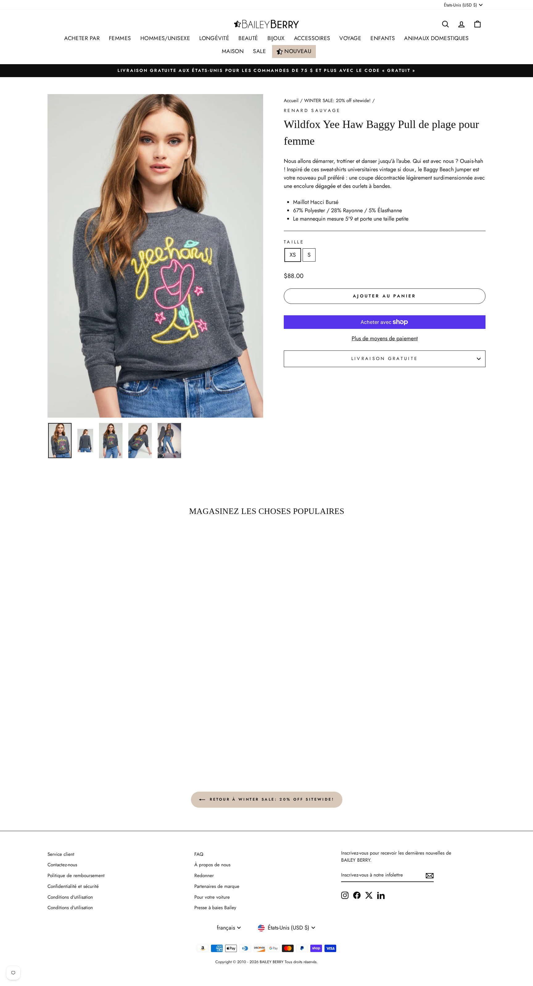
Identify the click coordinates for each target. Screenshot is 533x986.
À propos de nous (212, 864)
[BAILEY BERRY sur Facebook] (357, 895)
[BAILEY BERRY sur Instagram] (345, 895)
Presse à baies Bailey (215, 907)
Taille (294, 242)
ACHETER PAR (82, 38)
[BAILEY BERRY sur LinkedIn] (381, 895)
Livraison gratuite (384, 358)
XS (293, 255)
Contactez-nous (62, 864)
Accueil (291, 100)
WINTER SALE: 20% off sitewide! (337, 100)
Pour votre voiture (212, 897)
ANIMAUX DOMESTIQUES (436, 38)
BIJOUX (276, 38)
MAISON (233, 51)
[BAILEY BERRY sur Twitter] (369, 895)
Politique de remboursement (76, 875)
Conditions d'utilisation (70, 897)
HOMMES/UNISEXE (165, 38)
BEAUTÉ (248, 38)
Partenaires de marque (216, 886)
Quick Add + (100, 736)
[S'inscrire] (430, 875)
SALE (259, 51)
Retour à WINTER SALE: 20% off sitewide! (271, 799)
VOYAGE (350, 38)
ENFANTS (382, 38)
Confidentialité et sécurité (73, 886)
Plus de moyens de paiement (385, 338)
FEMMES (120, 38)
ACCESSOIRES (312, 38)
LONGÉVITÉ (214, 38)
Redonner (204, 875)
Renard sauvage (312, 110)
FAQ (198, 854)
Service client (61, 854)
